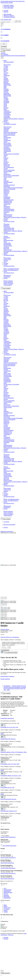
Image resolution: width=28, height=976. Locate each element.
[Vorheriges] (2, 598)
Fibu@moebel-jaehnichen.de (7, 878)
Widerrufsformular (8, 892)
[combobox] (7, 22)
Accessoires (6, 909)
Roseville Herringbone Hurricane (8, 799)
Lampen (5, 910)
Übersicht (3, 55)
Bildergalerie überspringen (7, 531)
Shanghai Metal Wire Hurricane (8, 739)
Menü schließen (6, 50)
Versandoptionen (7, 889)
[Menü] (2, 57)
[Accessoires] (15, 218)
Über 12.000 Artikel (8, 7)
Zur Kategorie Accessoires (10, 124)
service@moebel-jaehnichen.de (8, 868)
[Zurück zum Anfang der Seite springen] (2, 971)
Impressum (6, 895)
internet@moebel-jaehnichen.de (8, 837)
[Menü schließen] (4, 235)
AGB (5, 888)
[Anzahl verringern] (3, 647)
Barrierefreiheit (7, 897)
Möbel (5, 905)
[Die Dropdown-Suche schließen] (19, 21)
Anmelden (3, 53)
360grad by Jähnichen (9, 15)
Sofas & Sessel (7, 907)
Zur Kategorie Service (9, 272)
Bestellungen (22, 55)
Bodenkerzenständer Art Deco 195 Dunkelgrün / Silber (14, 752)
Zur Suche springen (18, 1)
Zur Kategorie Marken (9, 255)
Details (2, 733)
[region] (14, 576)
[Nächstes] (5, 598)
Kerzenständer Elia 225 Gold (7, 787)
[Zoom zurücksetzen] (5, 608)
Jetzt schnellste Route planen (9, 845)
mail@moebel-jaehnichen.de (7, 862)
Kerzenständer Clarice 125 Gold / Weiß (10, 764)
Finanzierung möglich (9, 6)
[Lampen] (13, 231)
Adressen (16, 55)
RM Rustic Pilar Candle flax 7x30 (9, 811)
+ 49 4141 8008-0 (8, 952)
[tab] (15, 688)
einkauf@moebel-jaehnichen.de (8, 873)
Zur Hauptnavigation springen (13, 2)
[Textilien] (15, 252)
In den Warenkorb (5, 650)
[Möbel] (15, 120)
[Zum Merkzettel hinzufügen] (3, 725)
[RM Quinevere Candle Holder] (8, 533)
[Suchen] (16, 21)
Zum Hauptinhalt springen (7, 1)
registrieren (5, 54)
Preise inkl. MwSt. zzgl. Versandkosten (10, 637)
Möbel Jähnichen (8, 14)
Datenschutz (6, 896)
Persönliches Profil (9, 55)
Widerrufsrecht (7, 891)
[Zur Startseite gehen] (6, 19)
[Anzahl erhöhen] (9, 647)
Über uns (6, 893)
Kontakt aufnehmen (5, 679)
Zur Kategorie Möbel (9, 62)
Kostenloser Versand (8, 5)
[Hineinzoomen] (8, 608)
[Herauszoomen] (2, 608)
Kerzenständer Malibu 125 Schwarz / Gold (11, 775)
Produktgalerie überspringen (7, 718)
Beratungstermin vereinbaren (7, 676)
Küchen (5, 906)
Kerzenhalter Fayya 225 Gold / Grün (9, 727)
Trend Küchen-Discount (9, 17)
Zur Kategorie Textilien (9, 233)
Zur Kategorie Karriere (9, 266)
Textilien (6, 911)
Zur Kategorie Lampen (9, 221)
